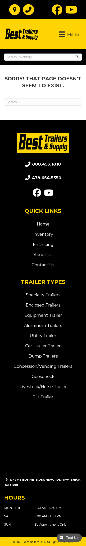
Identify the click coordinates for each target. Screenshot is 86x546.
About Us (43, 254)
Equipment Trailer (43, 315)
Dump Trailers (43, 356)
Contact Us (43, 264)
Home (43, 224)
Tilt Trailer (43, 396)
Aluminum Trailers (43, 325)
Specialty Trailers (43, 294)
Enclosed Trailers (43, 305)
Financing (43, 244)
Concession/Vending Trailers (43, 366)
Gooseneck (43, 376)
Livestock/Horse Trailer (43, 386)
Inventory (43, 234)
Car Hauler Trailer (43, 345)
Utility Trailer (43, 335)
